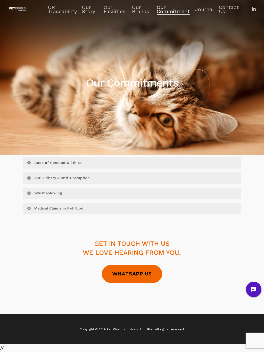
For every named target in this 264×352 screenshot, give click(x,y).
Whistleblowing (48, 193)
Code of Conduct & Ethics (57, 163)
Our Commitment (173, 9)
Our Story (88, 9)
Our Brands (140, 9)
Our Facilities (114, 9)
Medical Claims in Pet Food (58, 208)
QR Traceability (62, 9)
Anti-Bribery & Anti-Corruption (62, 178)
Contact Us (229, 9)
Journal (204, 9)
